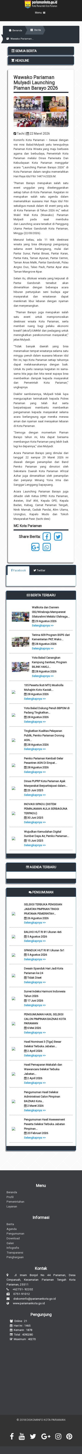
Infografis (13, 1247)
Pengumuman (15, 1233)
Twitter (40, 570)
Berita (37, 30)
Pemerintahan (15, 1201)
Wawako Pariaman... (22, 38)
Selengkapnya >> (43, 625)
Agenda (12, 1229)
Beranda (17, 30)
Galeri (10, 1243)
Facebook (19, 570)
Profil (10, 1197)
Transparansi (15, 1252)
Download (13, 1238)
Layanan (12, 1206)
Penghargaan (15, 1257)
